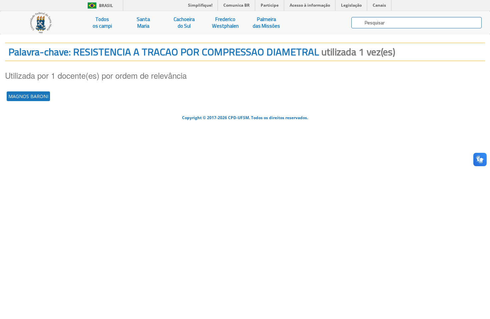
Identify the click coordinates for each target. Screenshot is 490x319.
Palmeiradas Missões (266, 22)
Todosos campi (102, 22)
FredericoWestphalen (225, 22)
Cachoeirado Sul (184, 22)
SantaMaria (143, 22)
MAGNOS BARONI (28, 96)
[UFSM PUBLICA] (41, 22)
